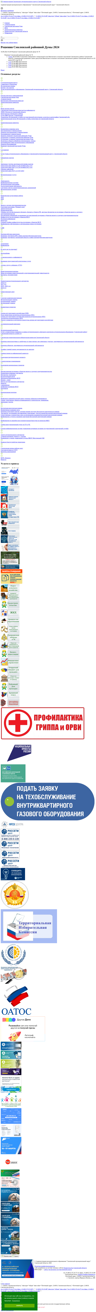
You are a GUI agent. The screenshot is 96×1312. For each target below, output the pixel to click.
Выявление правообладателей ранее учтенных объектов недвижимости (24, 398)
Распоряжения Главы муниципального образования (17, 142)
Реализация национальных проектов (12, 365)
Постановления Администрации (11, 130)
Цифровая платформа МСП (9, 386)
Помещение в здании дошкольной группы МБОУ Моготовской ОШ (22, 438)
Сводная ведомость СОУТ (9, 450)
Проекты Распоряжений (8, 144)
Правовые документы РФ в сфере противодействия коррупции (21, 236)
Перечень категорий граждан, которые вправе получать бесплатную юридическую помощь (30, 411)
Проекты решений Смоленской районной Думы (16, 136)
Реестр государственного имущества (12, 381)
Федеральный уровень (8, 303)
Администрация (9, 24)
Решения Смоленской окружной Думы (13, 146)
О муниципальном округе (9, 82)
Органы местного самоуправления (12, 95)
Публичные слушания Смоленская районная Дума (17, 137)
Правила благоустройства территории (13, 442)
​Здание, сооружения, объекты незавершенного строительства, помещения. (25, 400)
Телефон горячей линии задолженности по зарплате (17, 349)
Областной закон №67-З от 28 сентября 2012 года (16, 167)
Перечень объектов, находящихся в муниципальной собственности (22, 345)
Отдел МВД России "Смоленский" (12, 115)
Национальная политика (8, 392)
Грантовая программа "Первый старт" (13, 207)
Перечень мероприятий (8, 452)
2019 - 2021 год (5, 286)
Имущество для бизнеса (8, 375)
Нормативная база (6, 210)
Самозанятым (5, 385)
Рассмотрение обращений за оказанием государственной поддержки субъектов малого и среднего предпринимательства (39, 215)
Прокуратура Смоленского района (12, 113)
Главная (7, 23)
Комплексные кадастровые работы (12, 195)
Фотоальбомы (5, 253)
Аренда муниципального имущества (12, 435)
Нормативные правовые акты (10, 410)
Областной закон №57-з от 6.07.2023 (12, 171)
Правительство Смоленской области (16, 31)
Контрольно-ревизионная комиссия (12, 100)
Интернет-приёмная (7, 10)
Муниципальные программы (10, 184)
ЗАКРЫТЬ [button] (19, 1305)
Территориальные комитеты (13, 29)
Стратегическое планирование (10, 361)
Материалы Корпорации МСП (10, 378)
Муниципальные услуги (8, 175)
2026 (2, 199)
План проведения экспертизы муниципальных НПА (17, 315)
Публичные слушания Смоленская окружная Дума (17, 139)
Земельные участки (7, 402)
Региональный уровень (8, 301)
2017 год (3, 284)
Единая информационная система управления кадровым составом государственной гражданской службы (34, 428)
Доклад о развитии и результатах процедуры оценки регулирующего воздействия (27, 320)
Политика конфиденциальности (44, 1266)
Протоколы (4, 388)
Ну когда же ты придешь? (9, 249)
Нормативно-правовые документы (12, 373)
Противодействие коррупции (10, 234)
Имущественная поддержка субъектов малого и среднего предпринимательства (26, 371)
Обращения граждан (7, 158)
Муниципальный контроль (9, 330)
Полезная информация (8, 219)
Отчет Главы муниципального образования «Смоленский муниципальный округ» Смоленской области (34, 154)
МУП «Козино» (6, 458)
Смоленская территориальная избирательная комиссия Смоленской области (25, 337)
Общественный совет (8, 292)
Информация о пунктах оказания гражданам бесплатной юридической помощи (26, 416)
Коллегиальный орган (8, 376)
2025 (2, 197)
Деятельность (5, 181)
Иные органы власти (7, 108)
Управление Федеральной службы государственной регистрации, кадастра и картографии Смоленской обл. (35, 117)
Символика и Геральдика (9, 84)
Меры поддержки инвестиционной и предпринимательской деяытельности (25, 273)
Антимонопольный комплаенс (10, 324)
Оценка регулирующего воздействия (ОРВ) (15, 313)
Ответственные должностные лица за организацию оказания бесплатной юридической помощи (31, 415)
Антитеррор (5, 243)
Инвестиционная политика (9, 271)
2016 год (3, 282)
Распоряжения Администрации (11, 134)
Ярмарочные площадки (8, 307)
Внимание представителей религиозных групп (16, 261)
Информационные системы (9, 182)
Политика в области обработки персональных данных (18, 141)
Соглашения (5, 150)
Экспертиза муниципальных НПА (12, 318)
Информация (5, 245)
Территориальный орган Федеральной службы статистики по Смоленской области (27, 119)
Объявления (8, 33)
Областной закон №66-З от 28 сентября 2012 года (16, 165)
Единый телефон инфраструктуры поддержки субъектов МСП (21, 222)
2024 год (3, 288)
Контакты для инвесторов (9, 275)
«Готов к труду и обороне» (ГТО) (11, 265)
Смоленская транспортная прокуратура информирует (18, 110)
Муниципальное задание (9, 189)
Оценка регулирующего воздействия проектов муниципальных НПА (23, 316)
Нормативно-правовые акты (10, 129)
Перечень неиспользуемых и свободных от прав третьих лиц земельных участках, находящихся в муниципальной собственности (42, 341)
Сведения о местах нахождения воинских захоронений (18, 188)
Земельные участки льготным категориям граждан (17, 164)
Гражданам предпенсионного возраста (13, 357)
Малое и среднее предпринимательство (13, 205)
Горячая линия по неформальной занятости (14, 353)
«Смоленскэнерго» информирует (11, 257)
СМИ (2, 228)
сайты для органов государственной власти (58, 1269)
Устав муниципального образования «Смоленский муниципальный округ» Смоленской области (32, 89)
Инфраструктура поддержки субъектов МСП (15, 217)
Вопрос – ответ (5, 380)
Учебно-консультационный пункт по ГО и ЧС (15, 424)
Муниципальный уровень (9, 299)
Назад (2, 70)
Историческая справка (8, 86)
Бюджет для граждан (7, 87)
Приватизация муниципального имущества (15, 281)
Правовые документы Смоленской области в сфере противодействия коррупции (26, 237)
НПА (6, 28)
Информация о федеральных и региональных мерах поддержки (21, 224)
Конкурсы (4, 220)
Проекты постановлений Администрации (14, 132)
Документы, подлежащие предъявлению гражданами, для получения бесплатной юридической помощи (34, 413)
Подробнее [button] (16, 1301)
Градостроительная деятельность (11, 186)
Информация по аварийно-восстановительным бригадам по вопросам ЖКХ (25, 420)
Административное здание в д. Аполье (13, 436)
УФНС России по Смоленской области (13, 112)
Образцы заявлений (7, 169)
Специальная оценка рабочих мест (12, 448)
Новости (3, 383)
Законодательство (6, 208)
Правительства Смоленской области (75, 1268)
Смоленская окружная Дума (13, 26)
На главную (6, 1283)
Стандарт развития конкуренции (11, 298)
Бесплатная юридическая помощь (11, 408)
